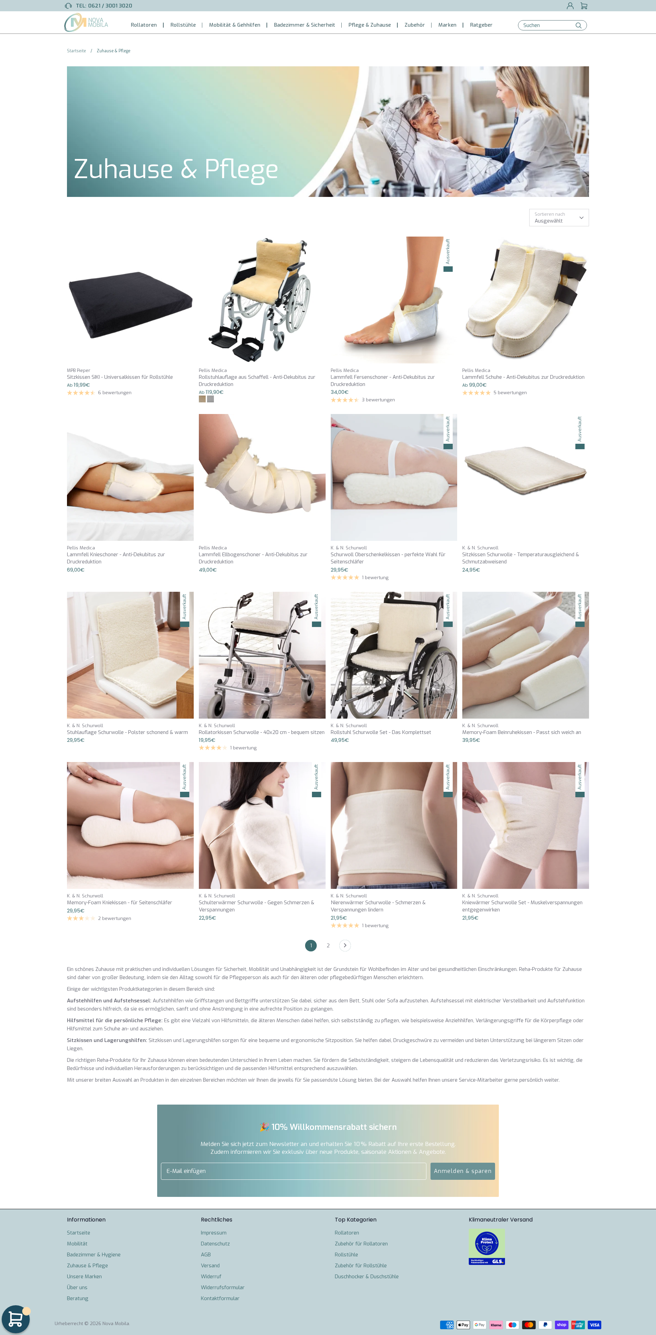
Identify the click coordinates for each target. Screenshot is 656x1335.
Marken (447, 25)
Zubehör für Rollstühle (361, 1265)
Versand (210, 1265)
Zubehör (415, 25)
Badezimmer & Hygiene (94, 1254)
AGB (206, 1254)
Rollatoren (144, 25)
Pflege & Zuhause (369, 25)
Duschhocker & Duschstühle (367, 1276)
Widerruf (211, 1276)
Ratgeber (481, 25)
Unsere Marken (84, 1276)
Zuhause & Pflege (87, 1265)
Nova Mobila (115, 1323)
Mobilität (77, 1243)
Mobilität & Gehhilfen (234, 25)
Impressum (214, 1232)
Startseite (78, 1232)
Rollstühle (183, 25)
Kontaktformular (220, 1298)
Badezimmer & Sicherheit (304, 25)
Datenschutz (215, 1243)
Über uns (77, 1287)
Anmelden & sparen (463, 1171)
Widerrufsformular (223, 1287)
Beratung (77, 1298)
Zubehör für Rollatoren (361, 1243)
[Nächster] (345, 947)
